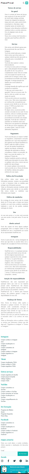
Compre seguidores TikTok (8, 366)
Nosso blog (4, 416)
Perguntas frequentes (7, 414)
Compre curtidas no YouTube (9, 391)
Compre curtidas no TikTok (8, 364)
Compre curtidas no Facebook (9, 431)
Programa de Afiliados (7, 410)
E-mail (2, 450)
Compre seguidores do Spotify (9, 375)
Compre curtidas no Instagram (9, 351)
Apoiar (3, 412)
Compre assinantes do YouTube (9, 393)
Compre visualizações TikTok (9, 362)
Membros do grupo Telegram (17, 467)
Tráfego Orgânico (6, 379)
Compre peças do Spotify (8, 377)
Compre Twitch (5, 381)
